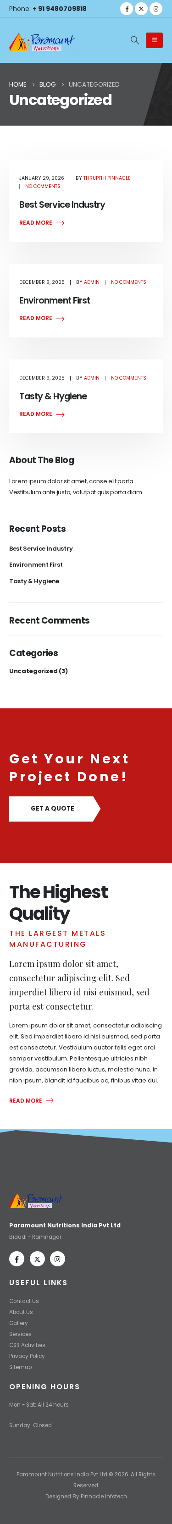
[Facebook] (126, 8)
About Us (21, 1312)
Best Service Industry (62, 205)
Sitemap (20, 1367)
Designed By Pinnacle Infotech (86, 1496)
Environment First (54, 300)
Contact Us (24, 1301)
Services (20, 1334)
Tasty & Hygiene (52, 396)
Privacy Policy (27, 1356)
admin (92, 282)
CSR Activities (27, 1345)
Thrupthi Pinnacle (107, 178)
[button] (135, 40)
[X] (141, 8)
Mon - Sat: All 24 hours (39, 1404)
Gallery (18, 1323)
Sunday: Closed (30, 1425)
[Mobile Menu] (154, 40)
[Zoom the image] (37, 1194)
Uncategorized (33, 671)
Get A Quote (52, 808)
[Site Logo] (43, 40)
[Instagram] (156, 8)
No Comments (43, 186)
